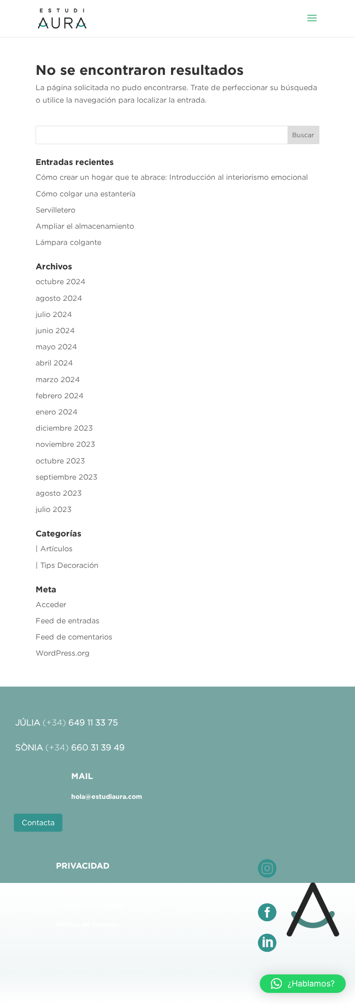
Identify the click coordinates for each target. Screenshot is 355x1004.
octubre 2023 (60, 460)
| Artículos (54, 548)
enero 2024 (57, 412)
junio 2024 (55, 330)
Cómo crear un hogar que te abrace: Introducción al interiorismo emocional (172, 177)
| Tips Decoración (67, 565)
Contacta (38, 822)
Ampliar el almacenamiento (85, 226)
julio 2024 (54, 314)
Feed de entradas (67, 620)
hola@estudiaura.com (106, 796)
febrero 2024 (60, 395)
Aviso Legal (74, 886)
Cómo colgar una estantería (85, 193)
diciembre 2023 (64, 428)
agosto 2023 (59, 493)
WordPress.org (63, 653)
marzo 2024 (58, 379)
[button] (303, 983)
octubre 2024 (61, 281)
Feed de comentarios (74, 637)
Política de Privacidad (91, 905)
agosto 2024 (59, 298)
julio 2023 (54, 509)
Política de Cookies (87, 924)
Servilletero (55, 210)
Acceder (51, 604)
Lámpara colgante (68, 242)
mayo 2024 (56, 346)
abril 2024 (54, 363)
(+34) (80, 722)
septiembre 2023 (67, 477)
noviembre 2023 (65, 444)
